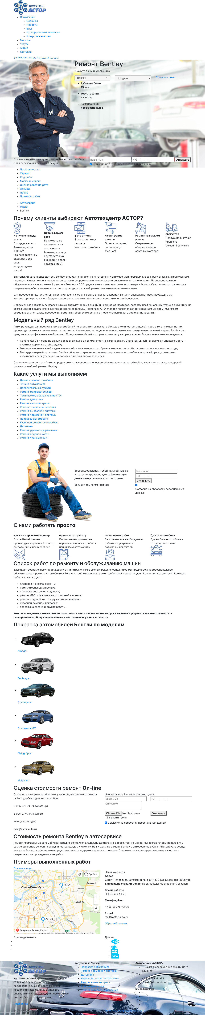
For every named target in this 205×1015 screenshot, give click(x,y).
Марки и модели (30, 181)
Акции (24, 47)
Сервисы (32, 20)
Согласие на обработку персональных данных (122, 164)
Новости (31, 24)
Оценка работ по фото (34, 184)
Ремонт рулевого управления (99, 990)
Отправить (182, 159)
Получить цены (165, 77)
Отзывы (25, 188)
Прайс (24, 192)
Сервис (24, 173)
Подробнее (21, 1003)
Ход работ (26, 177)
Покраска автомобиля (95, 966)
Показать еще (22, 868)
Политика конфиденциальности (125, 1010)
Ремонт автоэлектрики (95, 982)
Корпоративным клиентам (43, 32)
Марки (24, 206)
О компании (27, 17)
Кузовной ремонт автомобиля (100, 978)
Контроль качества (38, 36)
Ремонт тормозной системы (99, 970)
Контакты (26, 51)
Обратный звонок (48, 58)
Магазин (25, 40)
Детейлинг (87, 974)
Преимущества (29, 169)
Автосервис (28, 202)
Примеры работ (30, 196)
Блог (29, 28)
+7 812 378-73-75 (25, 58)
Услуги (24, 44)
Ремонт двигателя (92, 986)
